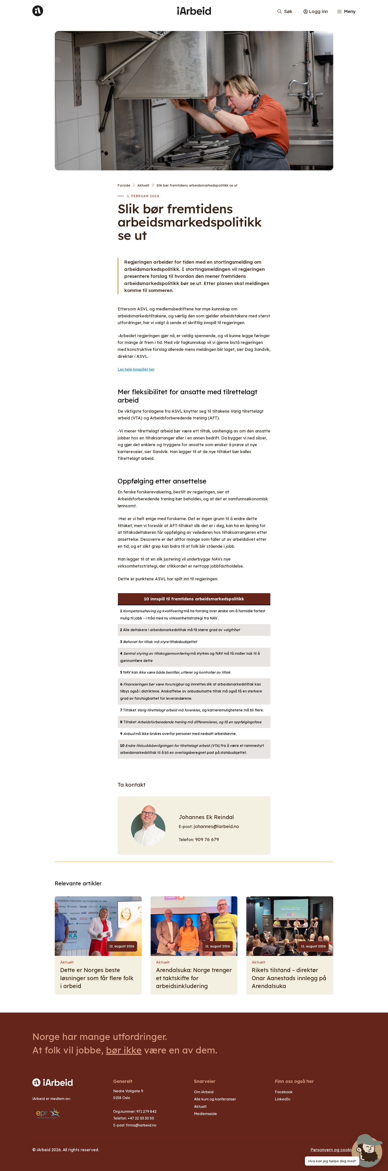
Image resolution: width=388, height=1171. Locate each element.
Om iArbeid (204, 1092)
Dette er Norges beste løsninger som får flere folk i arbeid (97, 977)
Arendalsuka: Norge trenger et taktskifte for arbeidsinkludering (194, 977)
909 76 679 (207, 839)
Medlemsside (205, 1113)
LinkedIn (282, 1099)
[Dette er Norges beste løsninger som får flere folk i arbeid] (98, 926)
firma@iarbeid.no (141, 1125)
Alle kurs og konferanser (215, 1099)
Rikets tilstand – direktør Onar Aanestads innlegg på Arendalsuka (289, 977)
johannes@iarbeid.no (216, 826)
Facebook (284, 1092)
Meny (350, 11)
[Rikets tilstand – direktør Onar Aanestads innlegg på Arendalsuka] (289, 926)
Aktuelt (143, 185)
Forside (124, 185)
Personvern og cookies (333, 1149)
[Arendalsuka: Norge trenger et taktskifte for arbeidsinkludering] (194, 926)
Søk (288, 11)
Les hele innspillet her (136, 369)
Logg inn (318, 11)
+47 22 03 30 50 (141, 1118)
